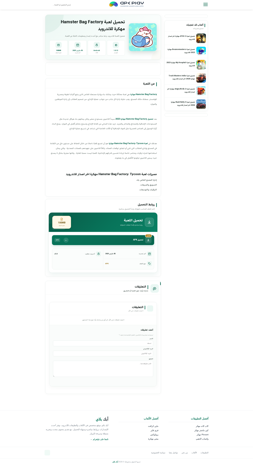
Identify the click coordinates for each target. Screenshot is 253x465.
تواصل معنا (173, 453)
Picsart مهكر (202, 434)
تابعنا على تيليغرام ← (99, 439)
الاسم (151, 339)
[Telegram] (47, 452)
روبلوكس (154, 434)
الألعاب (194, 453)
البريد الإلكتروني (148, 349)
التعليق (151, 359)
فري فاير (154, 430)
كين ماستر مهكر (201, 430)
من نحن (185, 453)
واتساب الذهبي (202, 439)
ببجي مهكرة (153, 439)
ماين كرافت (153, 426)
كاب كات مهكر (202, 426)
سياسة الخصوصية (158, 453)
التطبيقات (204, 453)
